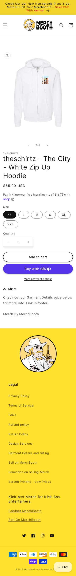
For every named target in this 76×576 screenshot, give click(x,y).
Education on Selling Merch (28, 472)
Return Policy (18, 434)
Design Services (20, 443)
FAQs (12, 415)
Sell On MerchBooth (24, 520)
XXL (11, 224)
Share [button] (12, 289)
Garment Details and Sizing (28, 453)
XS (10, 214)
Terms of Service (21, 405)
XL (64, 214)
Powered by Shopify (50, 569)
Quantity (9, 233)
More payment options (38, 278)
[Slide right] (47, 145)
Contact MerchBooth (25, 511)
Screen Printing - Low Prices (29, 481)
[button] (5, 25)
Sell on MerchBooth (22, 462)
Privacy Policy (19, 396)
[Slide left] (28, 145)
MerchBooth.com (32, 569)
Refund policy (18, 424)
